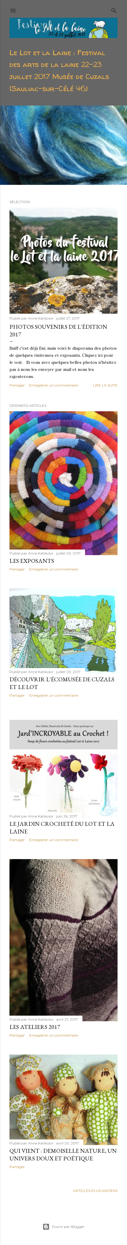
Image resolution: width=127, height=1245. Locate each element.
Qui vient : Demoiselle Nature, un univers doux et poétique (63, 1154)
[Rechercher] (114, 9)
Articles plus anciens (95, 1190)
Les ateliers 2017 (34, 1027)
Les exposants (31, 561)
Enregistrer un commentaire (53, 385)
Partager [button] (17, 385)
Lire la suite (105, 385)
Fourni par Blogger (68, 1226)
